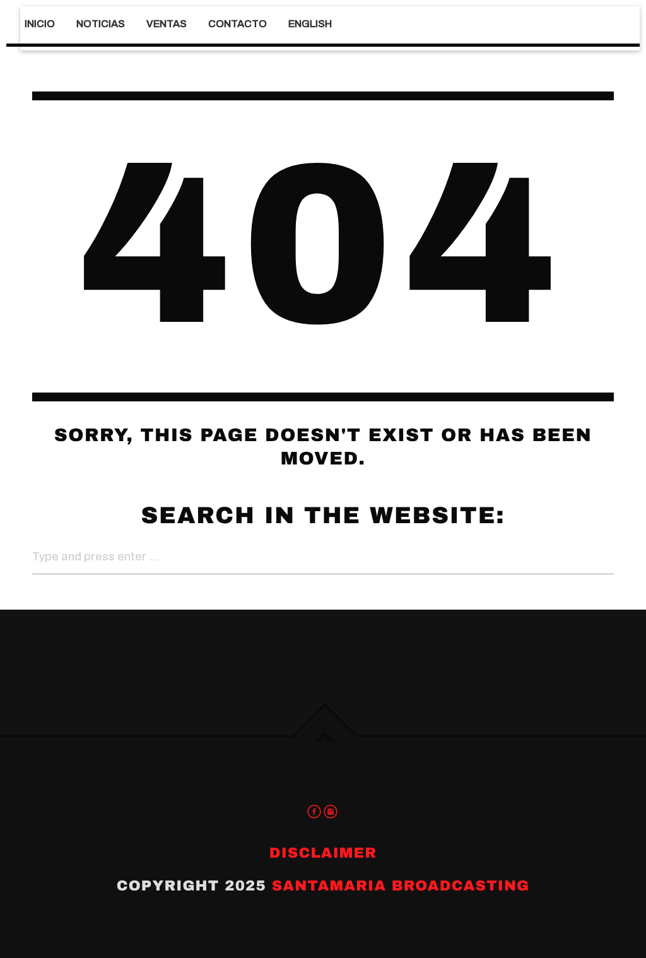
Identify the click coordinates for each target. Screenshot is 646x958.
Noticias (100, 23)
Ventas (166, 23)
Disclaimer (323, 853)
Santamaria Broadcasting (401, 886)
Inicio (40, 23)
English (310, 23)
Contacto (237, 23)
